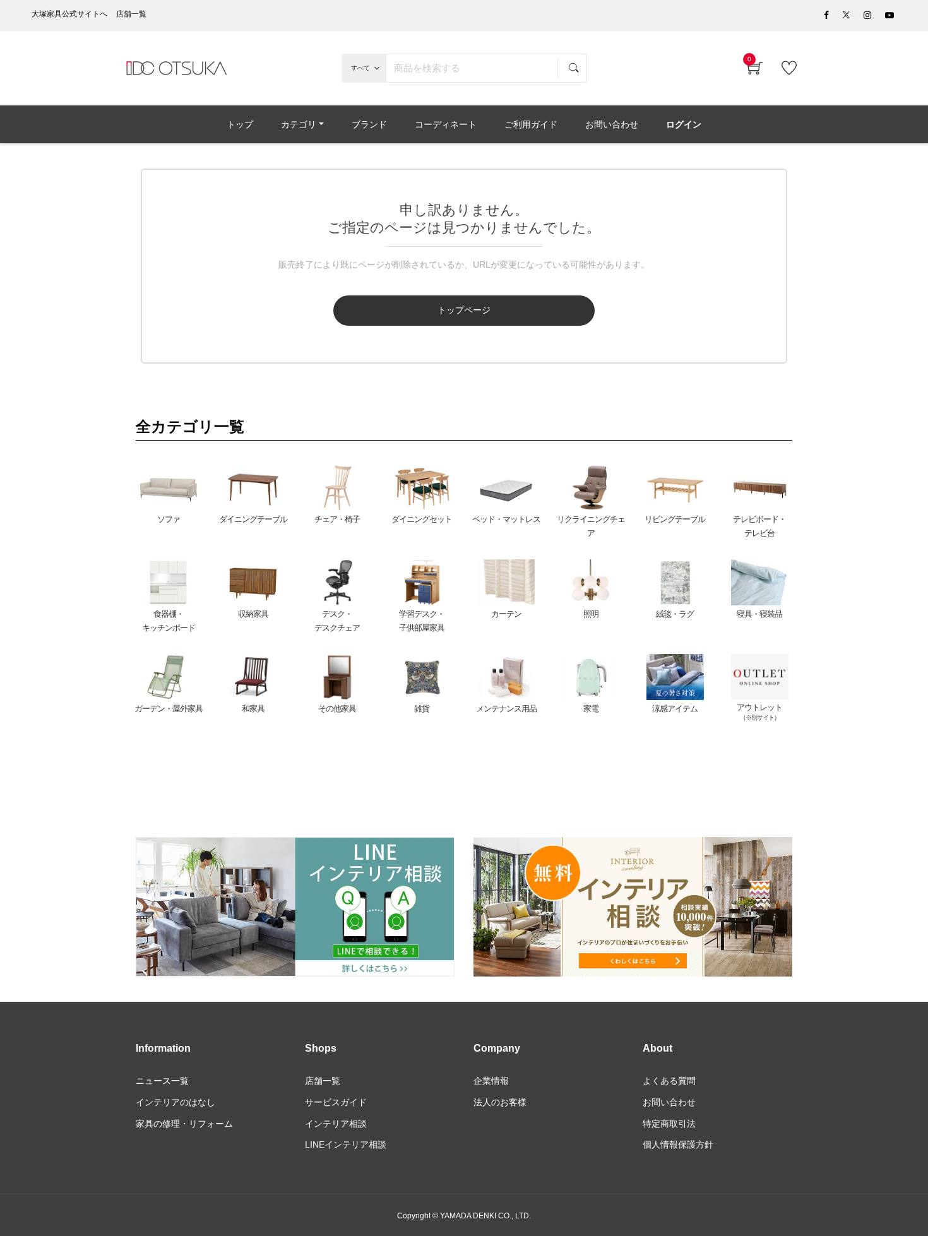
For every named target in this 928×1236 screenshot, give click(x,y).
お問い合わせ (669, 1102)
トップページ (464, 310)
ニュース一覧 (162, 1081)
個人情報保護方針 (678, 1144)
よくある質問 (669, 1081)
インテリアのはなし (175, 1102)
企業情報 (491, 1081)
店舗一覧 (322, 1081)
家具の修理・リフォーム (184, 1124)
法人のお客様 (499, 1102)
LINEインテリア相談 (345, 1144)
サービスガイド (336, 1102)
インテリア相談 (336, 1124)
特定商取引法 (669, 1124)
